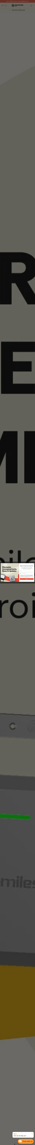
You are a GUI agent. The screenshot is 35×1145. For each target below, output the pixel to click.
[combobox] (21, 573)
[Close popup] (32, 1133)
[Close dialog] (33, 564)
